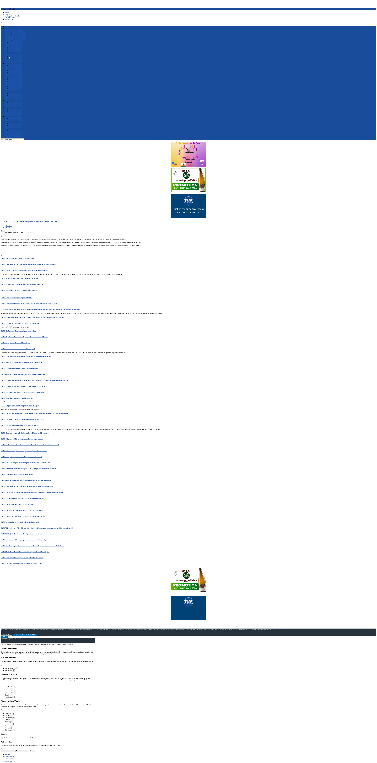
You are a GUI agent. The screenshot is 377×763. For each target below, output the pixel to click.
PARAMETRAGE (6, 634)
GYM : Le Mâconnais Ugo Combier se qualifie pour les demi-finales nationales (27, 486)
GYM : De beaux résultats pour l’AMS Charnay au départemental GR (24, 270)
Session (70, 644)
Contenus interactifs (33, 644)
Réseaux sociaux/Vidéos (48, 644)
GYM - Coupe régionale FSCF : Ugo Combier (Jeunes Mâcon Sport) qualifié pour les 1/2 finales (32, 317)
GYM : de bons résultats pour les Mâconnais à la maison (19, 278)
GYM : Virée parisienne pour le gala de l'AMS (16, 298)
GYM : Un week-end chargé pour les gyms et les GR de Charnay (22, 558)
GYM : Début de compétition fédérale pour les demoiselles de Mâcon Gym (25, 463)
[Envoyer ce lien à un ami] (7, 227)
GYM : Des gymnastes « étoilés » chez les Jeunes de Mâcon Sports (22, 392)
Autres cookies (61, 644)
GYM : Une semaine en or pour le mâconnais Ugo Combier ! (21, 522)
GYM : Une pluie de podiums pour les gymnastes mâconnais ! (21, 457)
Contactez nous (9, 756)
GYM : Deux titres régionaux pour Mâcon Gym (16, 398)
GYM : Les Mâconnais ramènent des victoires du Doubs (19, 425)
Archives (7, 754)
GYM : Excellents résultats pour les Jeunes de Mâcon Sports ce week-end (25, 516)
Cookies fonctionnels (7, 644)
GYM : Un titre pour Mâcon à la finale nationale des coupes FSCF (23, 284)
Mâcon (7, 12)
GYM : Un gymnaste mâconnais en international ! (17, 474)
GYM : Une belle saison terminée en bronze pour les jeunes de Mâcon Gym (26, 356)
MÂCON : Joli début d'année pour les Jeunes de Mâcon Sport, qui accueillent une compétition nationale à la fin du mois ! (41, 309)
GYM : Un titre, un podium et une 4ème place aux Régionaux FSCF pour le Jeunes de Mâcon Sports (34, 380)
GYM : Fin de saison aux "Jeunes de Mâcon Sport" (18, 349)
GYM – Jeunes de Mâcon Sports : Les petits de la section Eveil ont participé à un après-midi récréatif (34, 413)
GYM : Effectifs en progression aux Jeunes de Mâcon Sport (20, 323)
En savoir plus (276, 629)
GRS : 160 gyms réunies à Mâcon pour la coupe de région (20, 406)
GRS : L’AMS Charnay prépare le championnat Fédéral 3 (30, 221)
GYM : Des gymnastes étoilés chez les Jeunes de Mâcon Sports (21, 563)
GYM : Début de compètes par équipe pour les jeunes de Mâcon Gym (24, 451)
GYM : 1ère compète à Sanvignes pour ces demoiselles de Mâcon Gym (24, 540)
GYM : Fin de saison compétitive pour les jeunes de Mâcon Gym (22, 510)
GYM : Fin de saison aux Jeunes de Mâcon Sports (17, 258)
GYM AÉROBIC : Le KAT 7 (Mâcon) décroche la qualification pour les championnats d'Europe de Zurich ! (37, 528)
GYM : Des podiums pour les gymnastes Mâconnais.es (19, 290)
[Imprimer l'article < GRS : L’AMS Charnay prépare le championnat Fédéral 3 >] (8, 226)
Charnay (7, 14)
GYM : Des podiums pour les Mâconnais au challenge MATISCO (22, 419)
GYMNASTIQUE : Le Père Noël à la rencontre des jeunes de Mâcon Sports (26, 480)
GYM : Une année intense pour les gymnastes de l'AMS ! (19, 368)
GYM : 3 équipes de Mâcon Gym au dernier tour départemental (22, 439)
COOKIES (5, 636)
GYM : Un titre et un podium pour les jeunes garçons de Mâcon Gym (24, 386)
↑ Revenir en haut (6, 761)
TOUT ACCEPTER (18, 634)
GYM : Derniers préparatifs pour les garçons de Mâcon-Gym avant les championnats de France (32, 546)
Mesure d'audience (20, 644)
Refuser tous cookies (22, 751)
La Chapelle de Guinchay (13, 16)
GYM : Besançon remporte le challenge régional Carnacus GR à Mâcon (24, 433)
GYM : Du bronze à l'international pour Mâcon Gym (18, 331)
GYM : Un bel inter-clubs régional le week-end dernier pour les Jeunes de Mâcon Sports (30, 445)
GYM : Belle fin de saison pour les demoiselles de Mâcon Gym (21, 362)
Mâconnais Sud (9, 19)
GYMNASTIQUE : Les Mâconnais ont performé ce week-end (21, 534)
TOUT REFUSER (31, 634)
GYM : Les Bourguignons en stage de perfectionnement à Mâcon (22, 498)
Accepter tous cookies (8, 751)
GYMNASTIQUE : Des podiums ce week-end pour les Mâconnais (23, 374)
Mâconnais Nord (10, 18)
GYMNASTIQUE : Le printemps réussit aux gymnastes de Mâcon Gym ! (25, 552)
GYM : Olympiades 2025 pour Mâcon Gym (15, 343)
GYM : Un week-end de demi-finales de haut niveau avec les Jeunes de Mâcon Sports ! (29, 304)
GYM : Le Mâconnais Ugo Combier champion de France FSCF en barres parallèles (28, 264)
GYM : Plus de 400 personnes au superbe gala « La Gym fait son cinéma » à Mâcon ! (29, 469)
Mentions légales (10, 758)
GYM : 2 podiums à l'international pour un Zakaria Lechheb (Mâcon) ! (24, 337)
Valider (32, 751)
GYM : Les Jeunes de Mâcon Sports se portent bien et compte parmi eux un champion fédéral (32, 492)
